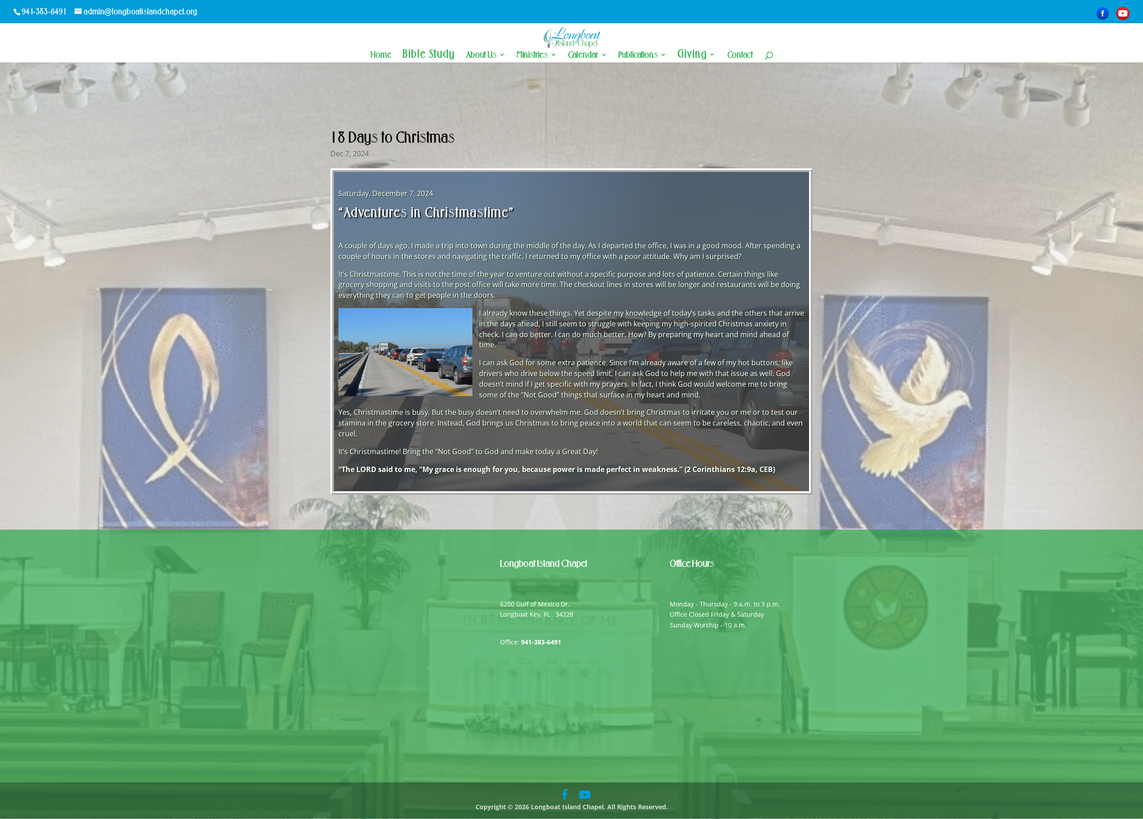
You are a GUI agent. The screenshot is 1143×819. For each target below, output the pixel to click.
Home (381, 55)
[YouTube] (1123, 14)
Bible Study (429, 55)
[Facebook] (1102, 14)
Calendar (583, 55)
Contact (740, 55)
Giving (692, 55)
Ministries (532, 55)
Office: (530, 642)
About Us (481, 55)
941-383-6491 (44, 11)
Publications (638, 55)
